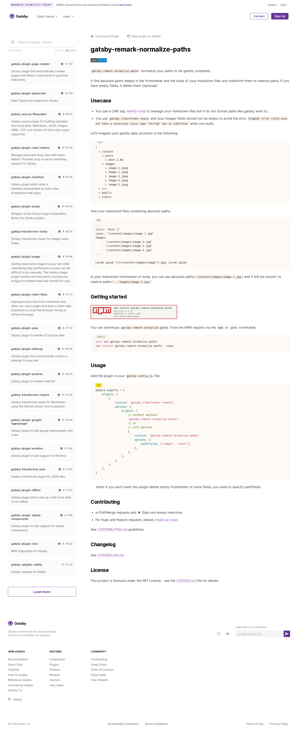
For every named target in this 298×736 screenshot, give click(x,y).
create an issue (166, 520)
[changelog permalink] (89, 545)
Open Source (45, 16)
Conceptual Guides (20, 685)
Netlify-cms (136, 111)
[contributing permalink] (89, 502)
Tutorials (13, 669)
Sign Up (279, 16)
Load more (41, 592)
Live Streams (99, 680)
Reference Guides (19, 680)
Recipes (54, 675)
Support (272, 4)
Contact (259, 16)
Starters (54, 680)
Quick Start (15, 664)
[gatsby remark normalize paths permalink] (89, 49)
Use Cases (56, 685)
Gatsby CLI (15, 690)
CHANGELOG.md (110, 555)
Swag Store (98, 664)
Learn (66, 16)
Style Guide (98, 675)
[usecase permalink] (89, 101)
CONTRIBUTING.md (112, 529)
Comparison (57, 659)
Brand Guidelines (156, 723)
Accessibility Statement (123, 723)
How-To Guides (18, 675)
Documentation (18, 659)
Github (17, 699)
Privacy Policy (279, 723)
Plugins (54, 664)
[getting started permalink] (89, 297)
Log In (283, 4)
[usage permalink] (89, 365)
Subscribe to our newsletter (251, 627)
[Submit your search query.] (13, 42)
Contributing (99, 659)
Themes (54, 669)
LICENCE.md (186, 581)
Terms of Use (254, 723)
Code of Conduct (102, 669)
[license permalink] (89, 570)
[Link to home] (19, 16)
